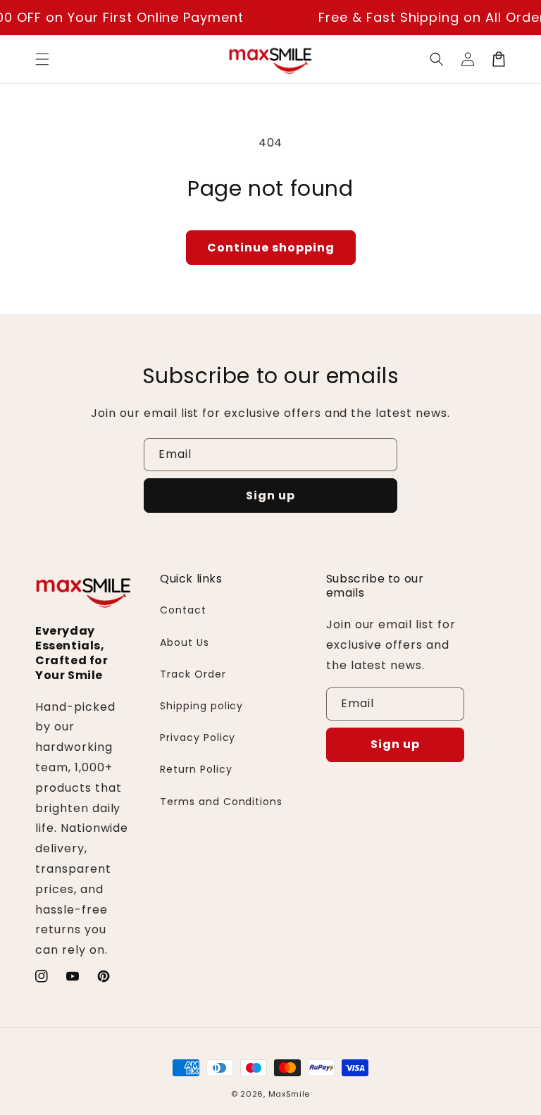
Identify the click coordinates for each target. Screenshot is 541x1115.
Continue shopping (271, 247)
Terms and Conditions (221, 802)
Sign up (270, 495)
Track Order (193, 674)
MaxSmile (289, 1094)
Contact (183, 610)
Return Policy (196, 769)
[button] (42, 59)
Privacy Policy (197, 737)
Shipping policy (201, 706)
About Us (184, 642)
